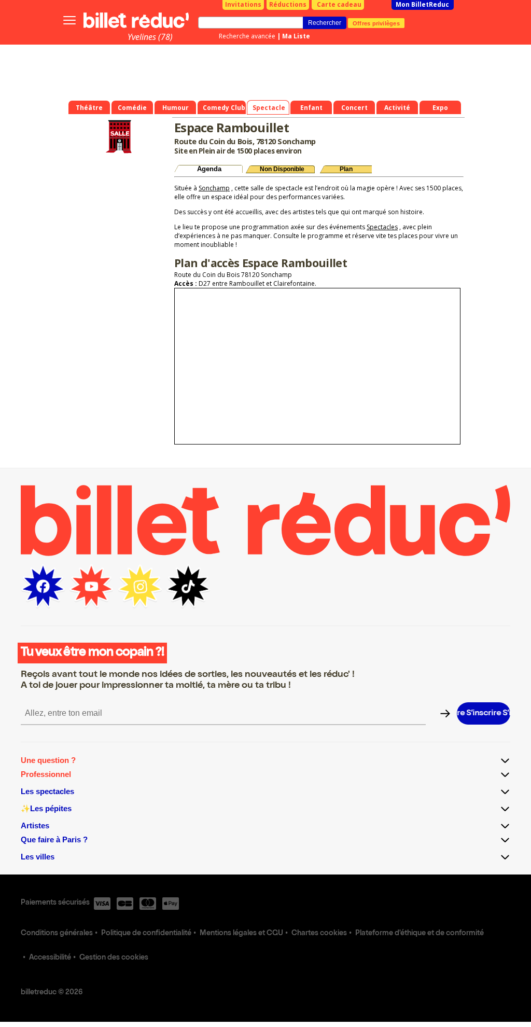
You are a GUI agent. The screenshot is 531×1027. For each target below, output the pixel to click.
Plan (346, 169)
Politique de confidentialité (146, 933)
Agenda (209, 169)
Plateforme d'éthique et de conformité (419, 933)
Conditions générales (57, 933)
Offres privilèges (376, 23)
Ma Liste (296, 36)
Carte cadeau (339, 4)
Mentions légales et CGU (241, 933)
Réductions (287, 4)
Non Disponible (282, 169)
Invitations (243, 4)
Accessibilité (50, 958)
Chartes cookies (319, 933)
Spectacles (382, 227)
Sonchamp (214, 188)
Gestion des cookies (113, 958)
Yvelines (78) (150, 37)
